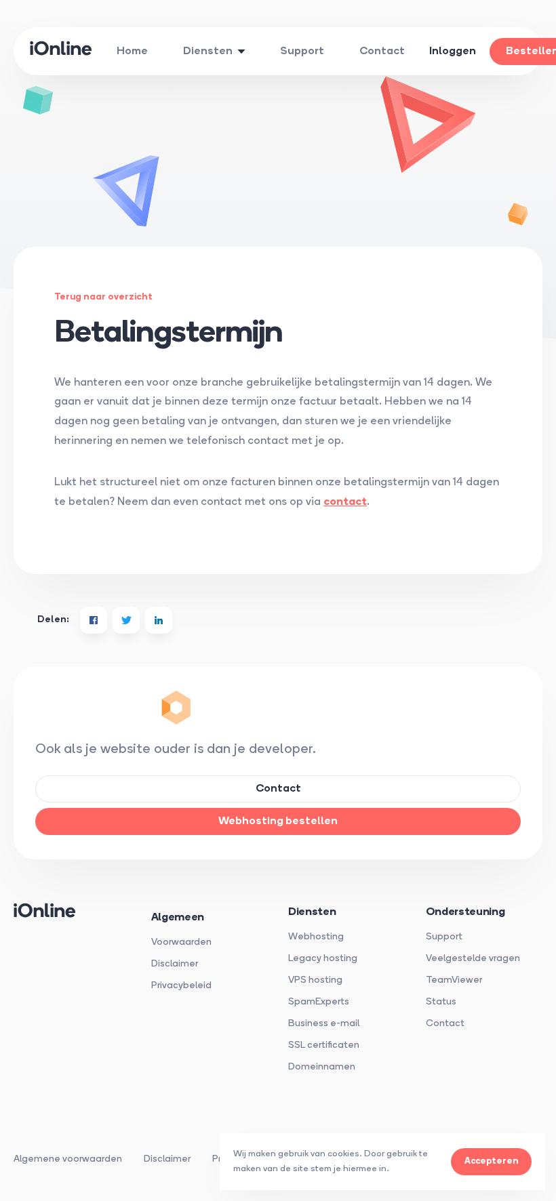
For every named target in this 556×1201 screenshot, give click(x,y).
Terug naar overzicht (103, 297)
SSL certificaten (323, 1045)
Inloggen (452, 51)
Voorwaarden (181, 942)
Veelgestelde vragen (473, 959)
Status (441, 1002)
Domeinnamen (321, 1067)
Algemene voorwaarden (68, 1159)
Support (444, 937)
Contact (445, 1024)
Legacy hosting (322, 959)
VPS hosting (315, 980)
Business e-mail (323, 1024)
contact (345, 502)
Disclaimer (174, 964)
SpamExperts (318, 1002)
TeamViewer (454, 980)
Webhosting (316, 937)
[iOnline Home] (61, 51)
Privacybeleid (181, 986)
